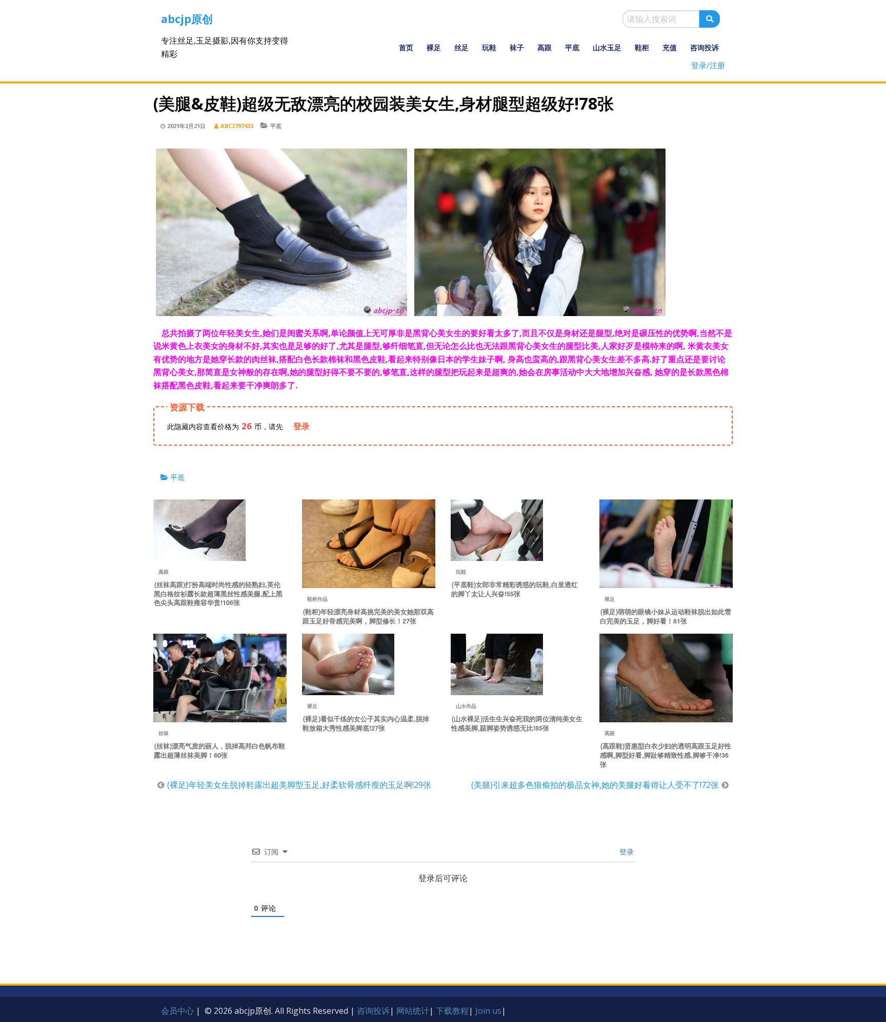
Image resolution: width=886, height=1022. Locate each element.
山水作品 (466, 706)
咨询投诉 (704, 47)
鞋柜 (642, 47)
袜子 (517, 47)
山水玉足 (607, 47)
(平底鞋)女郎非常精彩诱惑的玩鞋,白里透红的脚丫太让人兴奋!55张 (514, 589)
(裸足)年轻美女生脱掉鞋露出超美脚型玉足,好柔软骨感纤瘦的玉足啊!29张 (299, 784)
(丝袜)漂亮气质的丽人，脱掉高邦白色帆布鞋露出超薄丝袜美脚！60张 (219, 750)
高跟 (544, 47)
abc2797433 (236, 126)
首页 (406, 47)
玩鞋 (489, 47)
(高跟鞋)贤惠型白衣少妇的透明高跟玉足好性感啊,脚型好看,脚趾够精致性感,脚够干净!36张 (665, 755)
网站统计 (412, 1010)
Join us (488, 1010)
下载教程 (452, 1010)
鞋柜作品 (317, 598)
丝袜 (163, 733)
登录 (625, 852)
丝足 (461, 47)
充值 (669, 47)
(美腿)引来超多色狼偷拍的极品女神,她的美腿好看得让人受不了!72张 (595, 784)
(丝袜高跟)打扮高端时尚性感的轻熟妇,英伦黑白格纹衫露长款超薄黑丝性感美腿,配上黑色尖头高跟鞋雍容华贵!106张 (218, 594)
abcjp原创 (187, 19)
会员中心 (177, 1010)
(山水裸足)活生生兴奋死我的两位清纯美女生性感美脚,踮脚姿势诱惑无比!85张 (516, 723)
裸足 (434, 47)
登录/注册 (708, 65)
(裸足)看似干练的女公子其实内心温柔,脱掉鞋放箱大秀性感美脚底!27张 (366, 723)
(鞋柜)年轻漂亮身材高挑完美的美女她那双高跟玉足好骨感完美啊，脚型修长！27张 (368, 616)
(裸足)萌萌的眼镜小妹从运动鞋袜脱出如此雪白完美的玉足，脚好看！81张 (665, 616)
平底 (572, 47)
